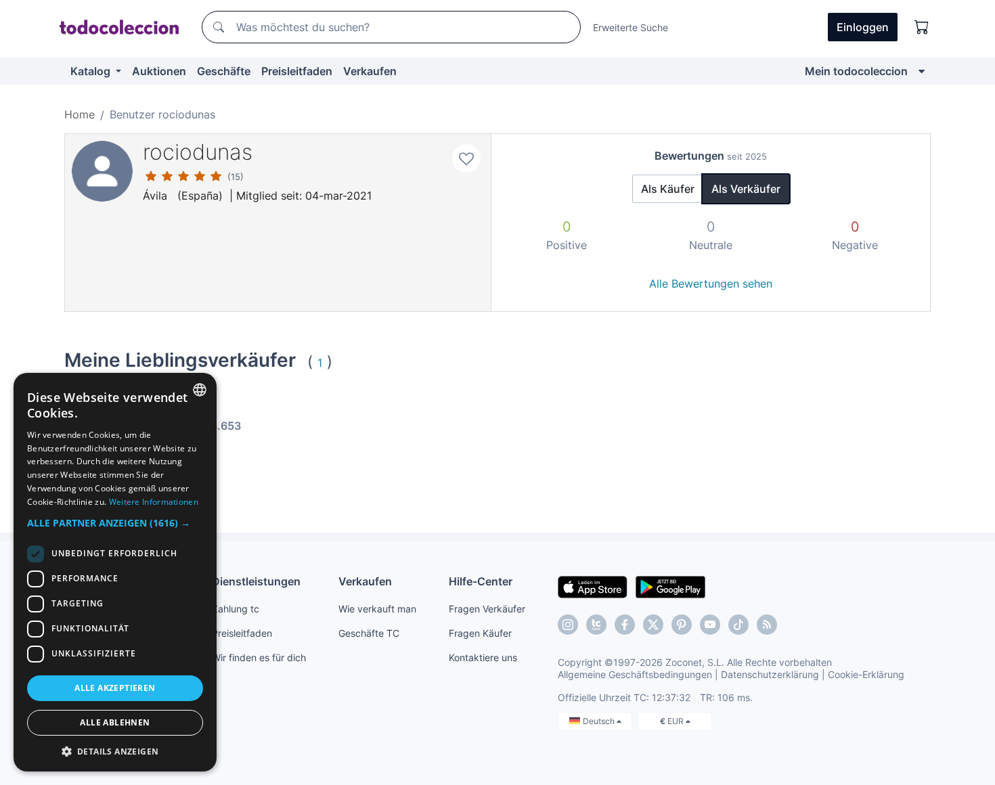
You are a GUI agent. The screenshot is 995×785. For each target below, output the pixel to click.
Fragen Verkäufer (487, 608)
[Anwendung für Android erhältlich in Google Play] (670, 586)
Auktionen (159, 71)
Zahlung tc (235, 608)
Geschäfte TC (368, 633)
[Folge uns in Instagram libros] (596, 624)
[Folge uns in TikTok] (738, 624)
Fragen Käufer (480, 633)
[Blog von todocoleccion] (767, 624)
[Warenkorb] (922, 27)
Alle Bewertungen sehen (710, 283)
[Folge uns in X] (653, 624)
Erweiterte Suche (630, 27)
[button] (115, 523)
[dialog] (115, 572)
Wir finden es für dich (259, 657)
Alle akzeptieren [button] (114, 688)
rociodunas (197, 152)
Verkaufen (370, 71)
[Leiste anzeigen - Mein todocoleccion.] (921, 71)
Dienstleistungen (256, 581)
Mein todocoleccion (856, 71)
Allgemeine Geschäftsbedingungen (635, 674)
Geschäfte (223, 71)
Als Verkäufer (745, 189)
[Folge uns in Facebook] (625, 624)
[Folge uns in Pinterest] (681, 624)
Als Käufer (667, 189)
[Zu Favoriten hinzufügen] (466, 158)
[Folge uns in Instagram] (568, 624)
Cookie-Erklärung (866, 674)
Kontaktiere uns (483, 657)
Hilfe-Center (480, 581)
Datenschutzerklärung (770, 674)
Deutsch (600, 721)
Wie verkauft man (377, 608)
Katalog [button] (91, 71)
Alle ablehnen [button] (115, 722)
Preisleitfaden (296, 71)
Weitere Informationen (153, 502)
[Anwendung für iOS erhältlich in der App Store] (592, 586)
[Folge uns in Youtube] (710, 624)
